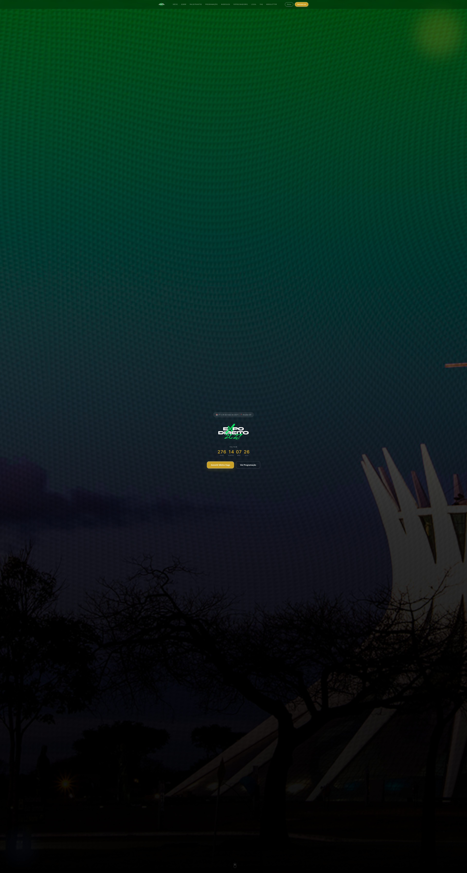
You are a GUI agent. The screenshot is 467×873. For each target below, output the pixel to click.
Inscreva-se (301, 4)
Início (175, 4)
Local (253, 4)
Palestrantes (196, 4)
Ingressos (225, 4)
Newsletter (271, 4)
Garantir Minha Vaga (220, 465)
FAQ (261, 4)
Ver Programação (248, 465)
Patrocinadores (241, 4)
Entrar (289, 4)
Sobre (183, 4)
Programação (211, 4)
